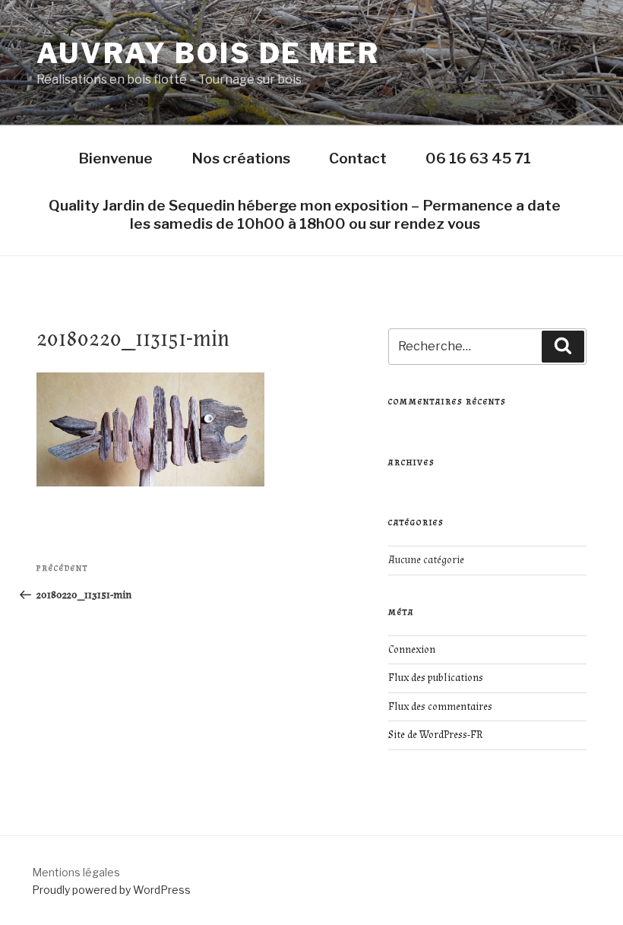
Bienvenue (115, 158)
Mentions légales (76, 872)
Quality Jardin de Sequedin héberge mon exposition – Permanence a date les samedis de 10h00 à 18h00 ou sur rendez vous (305, 214)
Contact (358, 158)
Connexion (411, 650)
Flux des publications (435, 678)
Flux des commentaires (440, 707)
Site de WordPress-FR (435, 735)
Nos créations (240, 158)
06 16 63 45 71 (478, 158)
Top (587, 889)
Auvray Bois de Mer (208, 53)
